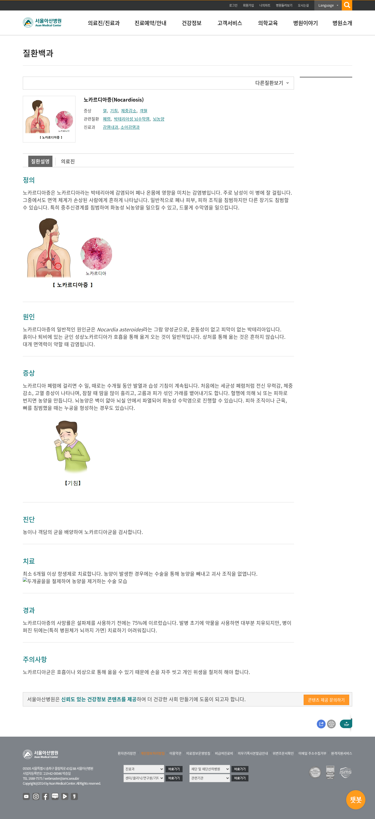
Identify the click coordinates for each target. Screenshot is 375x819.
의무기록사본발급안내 (253, 753)
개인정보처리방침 (153, 753)
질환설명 (40, 161)
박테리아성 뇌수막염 (132, 119)
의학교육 (268, 23)
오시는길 (303, 5)
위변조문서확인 (283, 753)
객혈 (143, 111)
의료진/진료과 (104, 23)
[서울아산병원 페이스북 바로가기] (46, 797)
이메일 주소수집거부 (312, 753)
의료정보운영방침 (198, 753)
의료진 (68, 161)
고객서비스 (229, 23)
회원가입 (248, 5)
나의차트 (264, 5)
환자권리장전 (127, 753)
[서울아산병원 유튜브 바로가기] (26, 797)
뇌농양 (158, 119)
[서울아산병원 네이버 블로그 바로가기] (55, 797)
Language (326, 5)
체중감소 (128, 111)
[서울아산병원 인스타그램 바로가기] (36, 797)
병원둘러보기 (284, 5)
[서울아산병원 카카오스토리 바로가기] (75, 797)
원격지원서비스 (341, 753)
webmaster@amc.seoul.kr (61, 778)
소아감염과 (130, 127)
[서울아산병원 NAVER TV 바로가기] (65, 797)
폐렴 (107, 119)
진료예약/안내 (150, 23)
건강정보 (192, 23)
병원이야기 (305, 23)
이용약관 (175, 753)
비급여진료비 (224, 753)
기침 (114, 111)
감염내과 (110, 127)
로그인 (233, 5)
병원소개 (342, 23)
